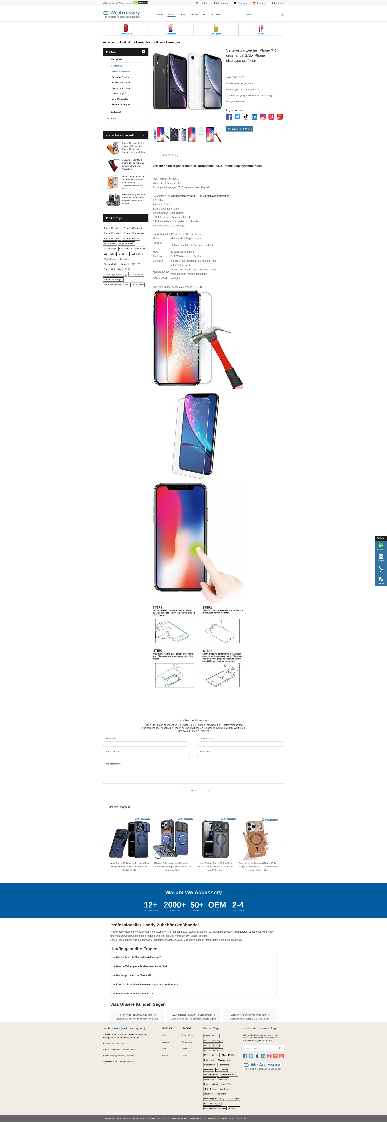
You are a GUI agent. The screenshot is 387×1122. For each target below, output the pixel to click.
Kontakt (216, 14)
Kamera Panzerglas (113, 279)
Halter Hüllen (110, 243)
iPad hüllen (221, 1094)
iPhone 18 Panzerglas (133, 228)
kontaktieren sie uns (240, 128)
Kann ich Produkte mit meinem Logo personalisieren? (147, 984)
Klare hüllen (124, 259)
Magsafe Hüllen (126, 243)
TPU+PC (136, 264)
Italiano (280, 3)
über (182, 14)
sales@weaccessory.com (122, 1055)
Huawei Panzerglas (121, 82)
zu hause (108, 42)
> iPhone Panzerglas (166, 42)
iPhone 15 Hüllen (131, 238)
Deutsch (242, 3)
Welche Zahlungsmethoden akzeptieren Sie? (141, 966)
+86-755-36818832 (116, 1043)
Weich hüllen (110, 259)
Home (159, 14)
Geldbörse (124, 254)
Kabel (114, 118)
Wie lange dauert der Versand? (133, 975)
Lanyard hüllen (226, 1084)
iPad (127, 269)
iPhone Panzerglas (121, 71)
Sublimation (137, 254)
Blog (205, 14)
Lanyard (125, 264)
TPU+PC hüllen (210, 1089)
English (204, 3)
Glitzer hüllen (125, 248)
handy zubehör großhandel (234, 1118)
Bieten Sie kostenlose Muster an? (135, 993)
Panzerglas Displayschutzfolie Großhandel (195, 1118)
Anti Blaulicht (137, 284)
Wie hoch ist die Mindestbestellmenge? (138, 957)
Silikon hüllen (110, 248)
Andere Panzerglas (121, 104)
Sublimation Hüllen (229, 1074)
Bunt (106, 269)
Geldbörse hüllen (211, 1074)
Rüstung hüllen (111, 264)
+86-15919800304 (130, 1049)
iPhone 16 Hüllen (112, 238)
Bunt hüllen (224, 1089)
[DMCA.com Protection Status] (140, 3)
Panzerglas (116, 66)
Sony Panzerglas (120, 99)
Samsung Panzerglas (122, 77)
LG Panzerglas (119, 93)
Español (261, 3)
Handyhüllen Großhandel (166, 1118)
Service (194, 14)
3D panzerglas (136, 274)
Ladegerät (116, 112)
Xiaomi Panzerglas (121, 88)
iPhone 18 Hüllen (112, 228)
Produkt (171, 14)
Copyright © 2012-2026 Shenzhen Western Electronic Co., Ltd (128, 1118)
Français (223, 3)
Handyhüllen (117, 59)
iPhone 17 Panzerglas (133, 233)
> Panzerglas (141, 42)
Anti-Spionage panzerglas (116, 284)
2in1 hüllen (116, 269)
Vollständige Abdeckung (115, 274)
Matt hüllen (140, 248)
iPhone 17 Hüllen (112, 233)
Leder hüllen (110, 254)
